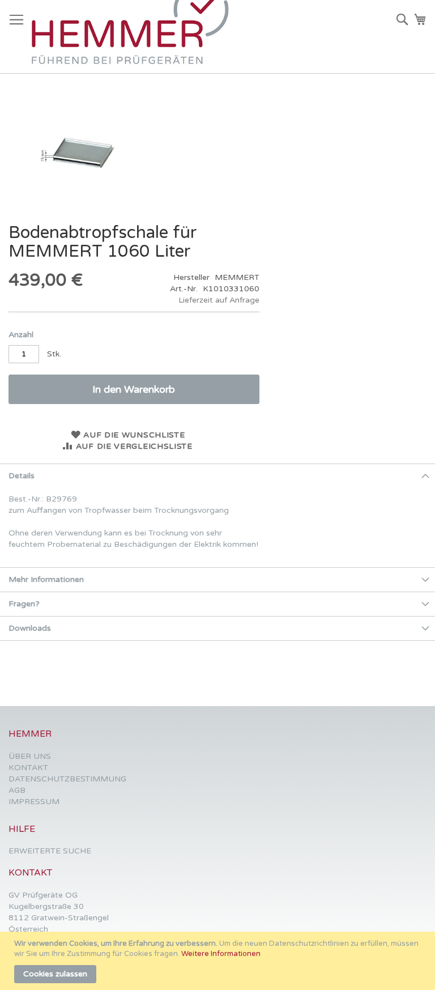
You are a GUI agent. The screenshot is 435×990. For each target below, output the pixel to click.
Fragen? (24, 604)
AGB (16, 790)
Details (21, 476)
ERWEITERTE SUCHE (49, 851)
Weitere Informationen (221, 953)
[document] (219, 960)
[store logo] (135, 37)
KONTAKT (28, 767)
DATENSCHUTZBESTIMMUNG (67, 779)
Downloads (29, 628)
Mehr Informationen (46, 579)
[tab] (217, 476)
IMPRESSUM (33, 801)
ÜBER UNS (29, 756)
